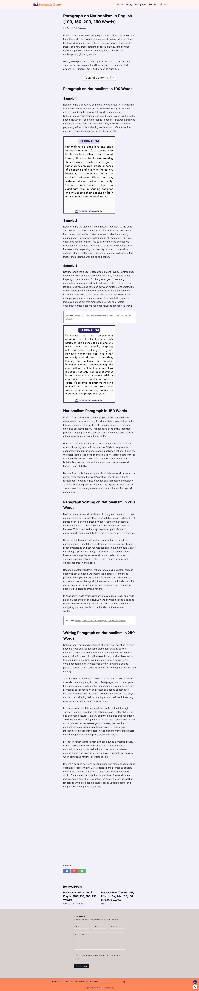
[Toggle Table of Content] (111, 77)
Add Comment (81, 934)
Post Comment (81, 966)
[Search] (165, 4)
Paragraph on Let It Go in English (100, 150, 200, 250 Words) (80, 896)
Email (95, 926)
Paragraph (140, 4)
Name (78, 926)
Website (114, 926)
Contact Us (67, 982)
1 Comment (80, 903)
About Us (56, 982)
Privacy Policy (81, 982)
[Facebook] (66, 871)
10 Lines (152, 4)
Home (120, 4)
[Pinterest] (161, 4)
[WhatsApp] (82, 871)
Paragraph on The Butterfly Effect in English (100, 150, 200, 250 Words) (117, 896)
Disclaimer (95, 982)
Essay (129, 4)
